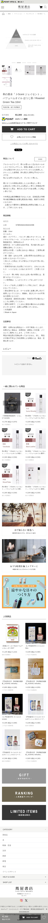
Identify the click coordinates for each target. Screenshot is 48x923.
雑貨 (4, 856)
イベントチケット (9, 872)
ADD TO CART (25, 129)
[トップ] (3, 13)
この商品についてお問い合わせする (24, 144)
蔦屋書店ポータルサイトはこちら (24, 894)
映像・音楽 (6, 845)
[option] (24, 38)
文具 (4, 851)
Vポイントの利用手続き (11, 123)
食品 (4, 866)
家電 (4, 861)
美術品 (5, 835)
